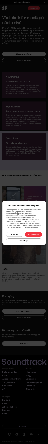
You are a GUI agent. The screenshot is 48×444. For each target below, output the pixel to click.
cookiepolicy (18, 227)
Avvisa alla (14, 234)
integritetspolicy (32, 227)
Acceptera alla (33, 234)
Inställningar (24, 240)
